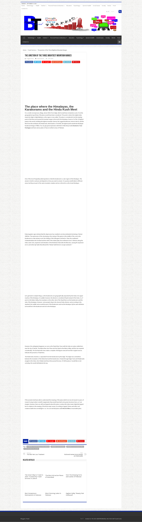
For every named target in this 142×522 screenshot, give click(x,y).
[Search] (120, 11)
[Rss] (107, 11)
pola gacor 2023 (29, 436)
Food (114, 5)
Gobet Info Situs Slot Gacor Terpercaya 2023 (37, 425)
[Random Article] (119, 42)
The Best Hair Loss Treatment (35, 453)
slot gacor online (29, 414)
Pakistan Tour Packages (58, 446)
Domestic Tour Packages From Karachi (38, 446)
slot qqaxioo (28, 434)
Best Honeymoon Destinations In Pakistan (33, 494)
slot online (28, 417)
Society (104, 5)
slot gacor (27, 419)
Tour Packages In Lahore (31, 448)
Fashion (43, 5)
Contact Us (24, 8)
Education (69, 5)
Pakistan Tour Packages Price (75, 446)
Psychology (77, 5)
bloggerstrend (30, 58)
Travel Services (32, 50)
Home (23, 5)
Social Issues (96, 5)
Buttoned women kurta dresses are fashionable (73, 454)
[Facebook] (108, 11)
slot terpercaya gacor (31, 427)
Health (37, 5)
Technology (30, 5)
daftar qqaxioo (29, 431)
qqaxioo (27, 429)
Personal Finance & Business (55, 5)
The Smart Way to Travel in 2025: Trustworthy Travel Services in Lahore (34, 476)
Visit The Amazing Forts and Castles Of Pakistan (74, 476)
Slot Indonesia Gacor (31, 421)
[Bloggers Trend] (71, 23)
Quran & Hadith (87, 5)
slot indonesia (29, 423)
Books (109, 5)
